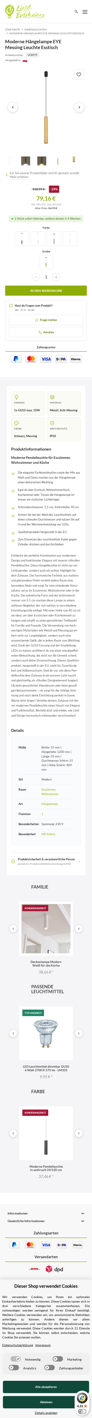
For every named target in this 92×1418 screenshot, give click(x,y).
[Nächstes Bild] (79, 107)
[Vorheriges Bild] (13, 107)
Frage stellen (48, 320)
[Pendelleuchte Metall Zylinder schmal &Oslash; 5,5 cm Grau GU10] (54, 239)
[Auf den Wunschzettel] (79, 74)
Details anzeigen (46, 1413)
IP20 (53, 436)
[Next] (79, 928)
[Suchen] (76, 12)
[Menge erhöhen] (56, 277)
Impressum (43, 1345)
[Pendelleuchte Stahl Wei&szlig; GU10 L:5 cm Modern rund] (70, 239)
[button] (46, 1213)
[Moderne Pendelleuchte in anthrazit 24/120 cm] (22, 239)
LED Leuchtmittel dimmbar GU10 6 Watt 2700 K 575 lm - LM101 (46, 1068)
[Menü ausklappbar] (85, 12)
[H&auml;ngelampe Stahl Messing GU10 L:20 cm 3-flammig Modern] (46, 262)
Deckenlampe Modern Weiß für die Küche (46, 963)
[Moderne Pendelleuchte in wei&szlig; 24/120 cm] (38, 239)
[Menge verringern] (36, 277)
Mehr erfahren (19, 177)
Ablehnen (46, 1402)
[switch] (15, 1359)
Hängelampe (50, 804)
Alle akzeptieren (46, 1387)
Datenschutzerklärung (17, 1345)
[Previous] (13, 928)
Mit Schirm (48, 834)
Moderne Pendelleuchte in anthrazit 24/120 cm (46, 1168)
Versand (56, 204)
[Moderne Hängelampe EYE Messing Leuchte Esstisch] (46, 107)
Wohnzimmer (50, 794)
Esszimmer (48, 789)
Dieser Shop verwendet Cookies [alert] (46, 1286)
